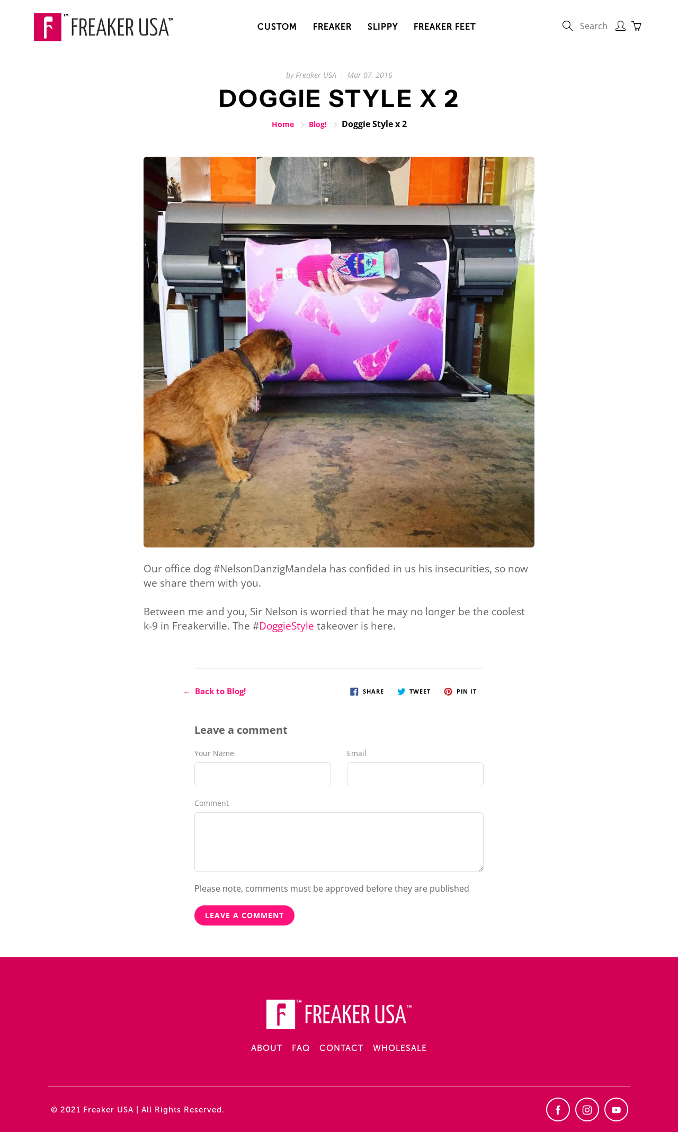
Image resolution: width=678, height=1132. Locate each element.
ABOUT (266, 1048)
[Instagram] (587, 1109)
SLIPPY (383, 27)
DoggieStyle (286, 626)
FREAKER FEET (445, 27)
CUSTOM (277, 27)
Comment (211, 803)
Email (357, 753)
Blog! (318, 124)
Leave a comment (244, 915)
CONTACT (341, 1048)
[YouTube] (616, 1109)
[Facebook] (558, 1109)
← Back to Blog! (214, 691)
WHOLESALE (400, 1048)
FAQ (301, 1048)
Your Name (214, 753)
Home (283, 124)
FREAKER (332, 27)
